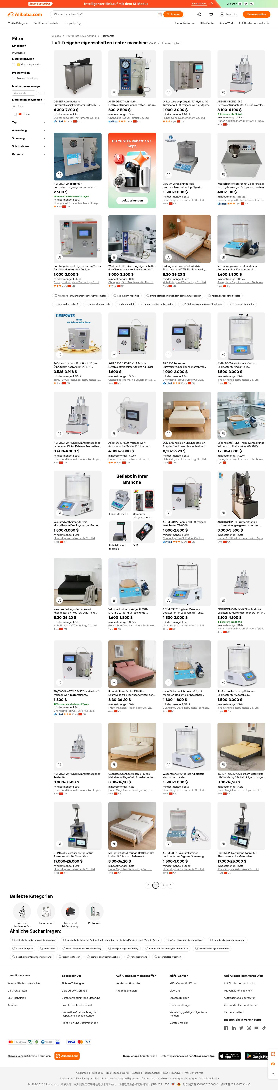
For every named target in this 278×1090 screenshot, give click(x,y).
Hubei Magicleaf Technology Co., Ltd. (184, 282)
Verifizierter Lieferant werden (241, 1004)
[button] (159, 14)
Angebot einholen (126, 990)
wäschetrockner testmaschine (186, 940)
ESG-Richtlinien (17, 997)
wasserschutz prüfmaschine (214, 948)
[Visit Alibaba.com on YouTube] (256, 1028)
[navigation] (29, 461)
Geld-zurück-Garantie (74, 990)
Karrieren (13, 1004)
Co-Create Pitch (17, 990)
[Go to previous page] (148, 885)
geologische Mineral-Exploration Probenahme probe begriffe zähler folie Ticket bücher (113, 940)
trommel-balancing (244, 304)
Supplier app (131, 1055)
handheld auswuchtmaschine (229, 940)
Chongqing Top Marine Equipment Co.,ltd (132, 379)
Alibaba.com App (204, 1055)
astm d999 (49, 948)
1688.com (97, 1072)
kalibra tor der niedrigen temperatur (168, 948)
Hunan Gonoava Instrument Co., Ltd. (184, 117)
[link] (273, 1054)
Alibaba (56, 35)
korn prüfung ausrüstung (125, 948)
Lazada (136, 1072)
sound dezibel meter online (159, 304)
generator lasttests (99, 304)
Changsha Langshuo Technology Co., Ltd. (78, 282)
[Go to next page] (170, 885)
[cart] (211, 14)
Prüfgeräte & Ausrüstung (81, 35)
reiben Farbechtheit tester (226, 295)
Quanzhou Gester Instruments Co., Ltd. (76, 117)
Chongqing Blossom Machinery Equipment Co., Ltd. (78, 203)
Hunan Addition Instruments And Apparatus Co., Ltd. (241, 120)
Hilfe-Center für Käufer (183, 983)
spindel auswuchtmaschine (105, 957)
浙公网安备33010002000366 (200, 1084)
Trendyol (176, 1072)
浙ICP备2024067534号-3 (235, 1084)
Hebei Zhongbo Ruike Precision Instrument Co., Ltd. (241, 199)
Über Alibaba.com (19, 975)
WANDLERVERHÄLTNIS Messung (83, 948)
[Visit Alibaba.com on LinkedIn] (233, 1028)
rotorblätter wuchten (169, 957)
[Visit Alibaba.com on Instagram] (249, 1028)
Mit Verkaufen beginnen (238, 990)
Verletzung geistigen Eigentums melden (188, 1014)
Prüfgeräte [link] (108, 35)
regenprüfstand (139, 957)
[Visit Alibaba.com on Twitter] (241, 1028)
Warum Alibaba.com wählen (24, 983)
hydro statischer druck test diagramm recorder (175, 295)
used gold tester (71, 957)
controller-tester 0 (68, 304)
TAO (165, 1072)
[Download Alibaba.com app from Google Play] (257, 1056)
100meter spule (24, 948)
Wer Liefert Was (193, 1072)
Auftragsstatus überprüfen (239, 997)
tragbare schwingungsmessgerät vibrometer (82, 295)
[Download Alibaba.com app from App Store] (229, 1056)
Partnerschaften (233, 1012)
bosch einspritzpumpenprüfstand (33, 957)
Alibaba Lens (15, 1055)
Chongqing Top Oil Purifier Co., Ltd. (128, 117)
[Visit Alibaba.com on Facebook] (226, 1028)
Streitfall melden (179, 997)
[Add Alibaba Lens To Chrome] (67, 1056)
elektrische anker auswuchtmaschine (36, 940)
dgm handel (127, 304)
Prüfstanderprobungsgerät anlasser (203, 304)
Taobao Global (151, 1072)
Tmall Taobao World (117, 1072)
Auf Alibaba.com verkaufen (239, 983)
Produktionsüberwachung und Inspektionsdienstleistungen (79, 1014)
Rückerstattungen (180, 1004)
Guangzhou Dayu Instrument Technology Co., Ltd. (241, 282)
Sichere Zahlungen (73, 983)
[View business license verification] (173, 1084)
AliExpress (82, 1072)
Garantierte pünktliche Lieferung (81, 997)
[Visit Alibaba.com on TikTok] (264, 1028)
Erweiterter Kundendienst (77, 1004)
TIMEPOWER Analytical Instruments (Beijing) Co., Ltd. (78, 379)
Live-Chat (175, 990)
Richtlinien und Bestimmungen (80, 1022)
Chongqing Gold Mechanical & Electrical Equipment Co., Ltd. (132, 282)
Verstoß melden (179, 1022)
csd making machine (128, 295)
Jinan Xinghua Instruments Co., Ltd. (183, 199)
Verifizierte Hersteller (128, 983)
